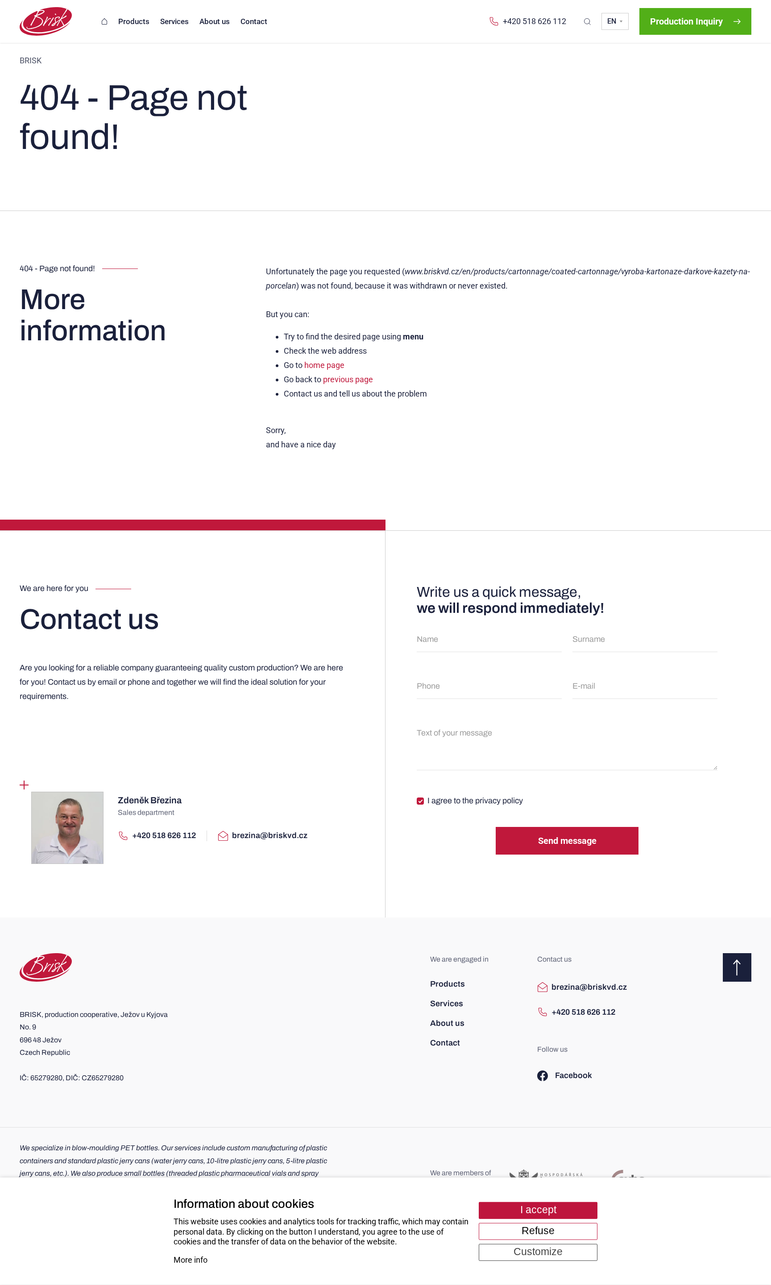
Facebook (573, 1075)
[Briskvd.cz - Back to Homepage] (46, 21)
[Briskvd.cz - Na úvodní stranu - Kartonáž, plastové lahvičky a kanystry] (46, 967)
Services (446, 1003)
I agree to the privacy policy (475, 800)
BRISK (30, 60)
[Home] (104, 21)
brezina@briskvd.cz (269, 835)
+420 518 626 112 (534, 21)
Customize (538, 1251)
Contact (445, 1042)
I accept (538, 1209)
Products (447, 983)
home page (324, 365)
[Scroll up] (737, 967)
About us (447, 1023)
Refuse (538, 1230)
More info (190, 1259)
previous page (348, 379)
